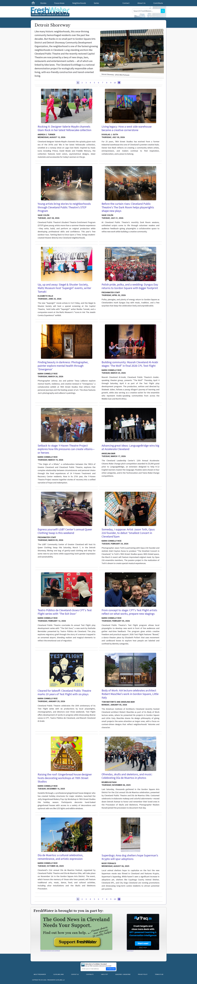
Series (96, 3)
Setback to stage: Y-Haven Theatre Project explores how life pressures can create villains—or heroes (66, 449)
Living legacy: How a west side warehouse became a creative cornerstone (127, 128)
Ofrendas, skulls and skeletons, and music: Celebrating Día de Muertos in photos (127, 776)
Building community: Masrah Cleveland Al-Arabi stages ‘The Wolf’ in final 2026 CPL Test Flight (130, 363)
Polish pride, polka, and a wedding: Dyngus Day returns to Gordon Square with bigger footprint (130, 286)
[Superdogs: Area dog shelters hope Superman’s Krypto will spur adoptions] (130, 835)
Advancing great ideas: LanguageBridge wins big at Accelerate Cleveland (130, 447)
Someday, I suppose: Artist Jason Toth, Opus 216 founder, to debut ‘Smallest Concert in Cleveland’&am (128, 533)
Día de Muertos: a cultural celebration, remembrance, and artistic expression (60, 856)
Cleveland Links (58, 974)
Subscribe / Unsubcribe (123, 974)
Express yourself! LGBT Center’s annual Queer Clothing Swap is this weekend (65, 531)
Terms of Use (159, 974)
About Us (141, 3)
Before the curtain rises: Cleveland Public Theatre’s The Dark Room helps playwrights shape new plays (128, 207)
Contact (126, 3)
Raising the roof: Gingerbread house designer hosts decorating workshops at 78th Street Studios (65, 778)
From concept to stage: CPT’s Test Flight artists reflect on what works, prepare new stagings (129, 611)
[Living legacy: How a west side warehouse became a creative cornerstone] (130, 106)
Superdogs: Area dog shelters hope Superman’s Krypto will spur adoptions (130, 857)
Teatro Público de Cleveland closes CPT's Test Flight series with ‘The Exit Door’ (65, 611)
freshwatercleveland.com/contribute (50, 951)
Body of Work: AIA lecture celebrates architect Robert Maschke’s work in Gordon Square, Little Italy (130, 694)
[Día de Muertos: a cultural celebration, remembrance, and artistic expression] (66, 835)
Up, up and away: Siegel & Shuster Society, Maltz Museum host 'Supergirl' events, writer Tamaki (64, 288)
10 (115, 82)
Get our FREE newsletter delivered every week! (98, 965)
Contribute (158, 3)
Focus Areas (59, 3)
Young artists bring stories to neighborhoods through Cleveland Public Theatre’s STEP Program (64, 207)
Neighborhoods (79, 3)
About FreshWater (40, 974)
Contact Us (75, 974)
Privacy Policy (142, 974)
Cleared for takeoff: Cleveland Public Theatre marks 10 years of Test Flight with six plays (64, 692)
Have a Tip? (104, 974)
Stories (43, 3)
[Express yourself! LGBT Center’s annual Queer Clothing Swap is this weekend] (66, 509)
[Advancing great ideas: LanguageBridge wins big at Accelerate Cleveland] (130, 425)
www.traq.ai (130, 951)
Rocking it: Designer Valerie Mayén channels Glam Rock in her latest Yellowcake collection (64, 128)
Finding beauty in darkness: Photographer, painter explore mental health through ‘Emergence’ (63, 365)
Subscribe (111, 969)
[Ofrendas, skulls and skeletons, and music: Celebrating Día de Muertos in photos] (130, 754)
